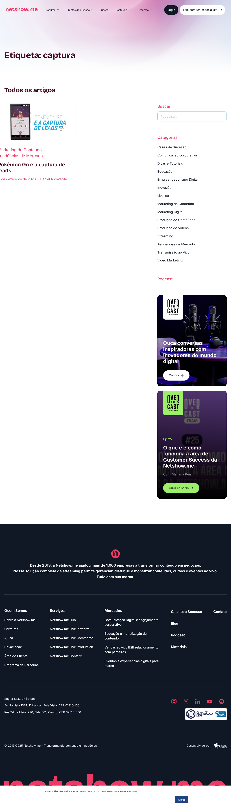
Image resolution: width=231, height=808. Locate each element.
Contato (220, 612)
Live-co (163, 196)
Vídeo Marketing (170, 260)
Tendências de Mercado (176, 244)
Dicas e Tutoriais (170, 163)
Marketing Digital (170, 212)
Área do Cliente (16, 656)
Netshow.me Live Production (71, 647)
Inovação (164, 187)
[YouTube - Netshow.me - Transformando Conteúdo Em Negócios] (210, 701)
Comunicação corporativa (177, 155)
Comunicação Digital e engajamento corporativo (131, 622)
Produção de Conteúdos (176, 220)
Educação (165, 171)
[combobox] (192, 116)
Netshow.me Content (66, 656)
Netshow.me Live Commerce (71, 638)
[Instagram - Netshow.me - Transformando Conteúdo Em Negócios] (174, 701)
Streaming (165, 236)
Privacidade (13, 647)
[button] (52, 10)
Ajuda (8, 638)
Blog (174, 623)
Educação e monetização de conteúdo (125, 636)
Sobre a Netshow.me (20, 620)
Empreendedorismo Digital (177, 179)
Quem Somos (15, 610)
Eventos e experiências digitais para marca (131, 663)
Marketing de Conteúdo (175, 204)
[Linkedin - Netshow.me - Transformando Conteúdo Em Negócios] (198, 701)
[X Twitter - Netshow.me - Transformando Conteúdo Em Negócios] (186, 701)
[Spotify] (222, 701)
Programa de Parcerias (21, 665)
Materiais (179, 647)
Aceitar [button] (181, 799)
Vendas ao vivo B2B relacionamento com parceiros (131, 649)
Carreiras (11, 629)
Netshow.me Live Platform (69, 629)
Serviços (57, 610)
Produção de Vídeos (173, 228)
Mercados (113, 610)
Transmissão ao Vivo (173, 252)
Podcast (178, 635)
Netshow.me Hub (63, 620)
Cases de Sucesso (171, 147)
